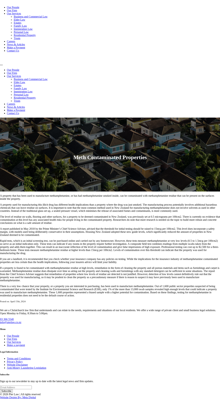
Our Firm (12, 10)
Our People (13, 7)
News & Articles (16, 44)
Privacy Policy (15, 361)
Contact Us (13, 50)
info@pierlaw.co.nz (10, 322)
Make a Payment (16, 47)
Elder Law (19, 19)
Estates (17, 22)
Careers (11, 41)
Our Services (14, 13)
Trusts (17, 38)
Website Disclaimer (17, 364)
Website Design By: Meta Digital (18, 397)
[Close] (1, 64)
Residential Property (25, 35)
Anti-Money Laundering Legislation (26, 367)
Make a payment (16, 345)
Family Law (20, 25)
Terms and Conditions (19, 358)
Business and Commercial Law (31, 16)
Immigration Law (23, 29)
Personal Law (21, 32)
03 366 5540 (7, 319)
